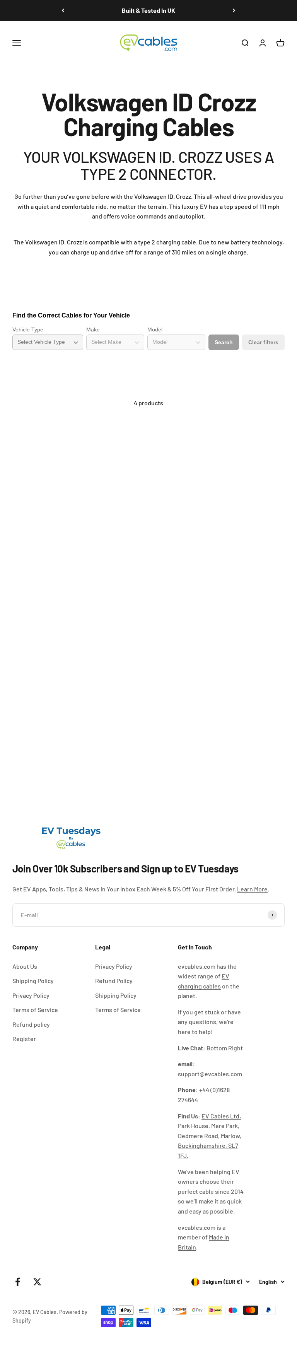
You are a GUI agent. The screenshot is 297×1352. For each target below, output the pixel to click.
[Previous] (62, 10)
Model (154, 329)
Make (93, 329)
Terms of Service (35, 1009)
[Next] (234, 10)
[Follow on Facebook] (17, 1282)
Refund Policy (114, 980)
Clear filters (263, 342)
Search (224, 342)
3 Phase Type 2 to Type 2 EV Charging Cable (212, 561)
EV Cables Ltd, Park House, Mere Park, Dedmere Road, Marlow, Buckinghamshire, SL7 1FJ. (209, 1135)
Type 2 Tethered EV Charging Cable (60, 750)
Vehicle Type (27, 329)
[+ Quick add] (131, 536)
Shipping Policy (33, 980)
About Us (24, 966)
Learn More (252, 889)
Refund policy (31, 1024)
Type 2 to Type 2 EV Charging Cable (59, 561)
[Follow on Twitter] (37, 1282)
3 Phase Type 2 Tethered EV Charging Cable (212, 750)
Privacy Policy (31, 995)
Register (24, 1038)
